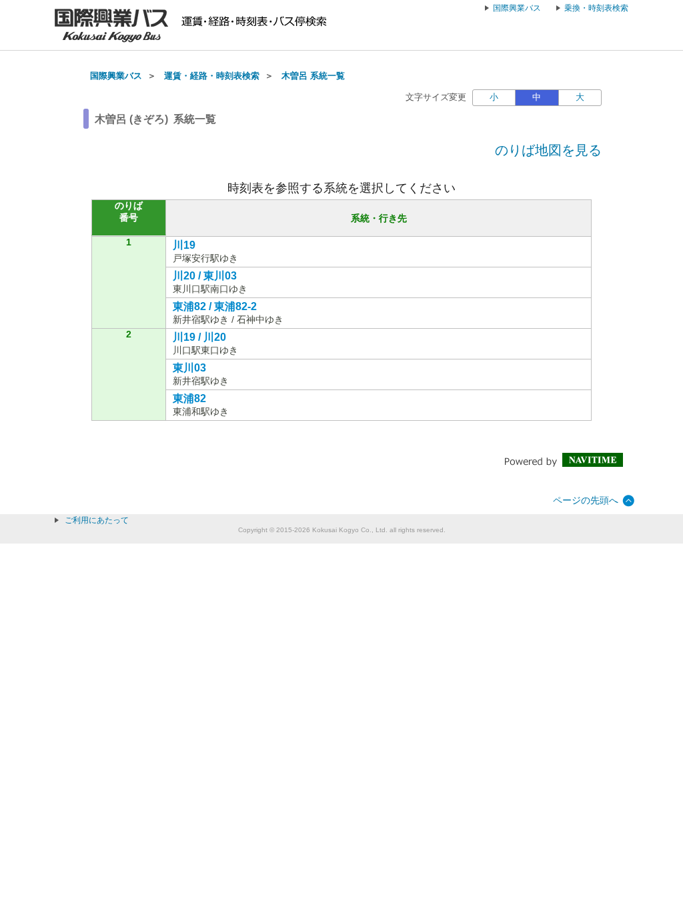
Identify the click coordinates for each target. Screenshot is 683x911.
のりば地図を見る (548, 150)
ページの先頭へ (585, 500)
